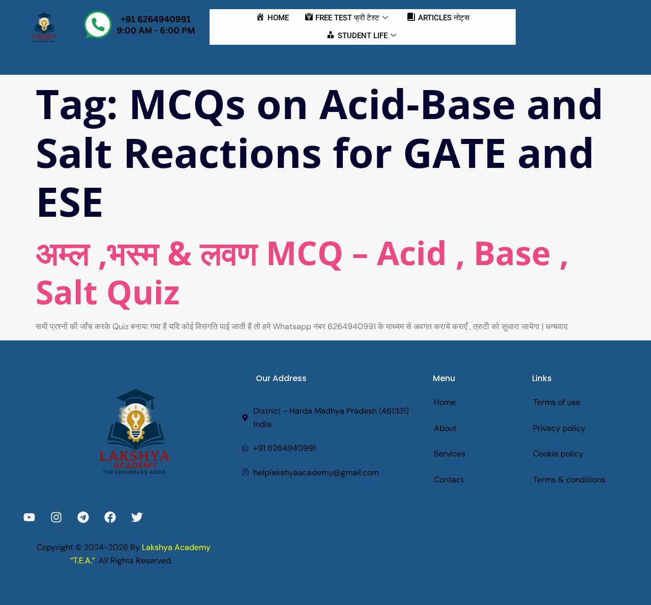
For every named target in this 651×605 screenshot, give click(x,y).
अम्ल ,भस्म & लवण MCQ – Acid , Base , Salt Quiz (302, 272)
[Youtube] (29, 517)
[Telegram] (83, 517)
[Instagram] (56, 517)
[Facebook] (110, 517)
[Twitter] (137, 517)
